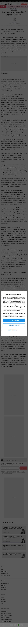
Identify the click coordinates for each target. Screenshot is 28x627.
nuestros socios (21, 297)
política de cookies (8, 310)
